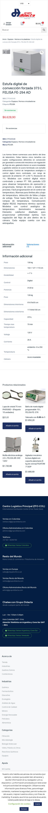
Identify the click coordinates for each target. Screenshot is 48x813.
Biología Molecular (9, 744)
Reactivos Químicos (10, 752)
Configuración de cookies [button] (19, 804)
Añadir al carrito (12, 426)
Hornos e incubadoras (22, 39)
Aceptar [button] (37, 804)
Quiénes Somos (8, 670)
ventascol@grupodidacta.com (14, 522)
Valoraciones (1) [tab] (33, 246)
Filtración (5, 736)
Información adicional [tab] (8, 246)
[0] (22, 24)
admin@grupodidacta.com (13, 590)
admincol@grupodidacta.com (14, 531)
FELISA (12, 104)
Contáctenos (7, 674)
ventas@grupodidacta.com (13, 581)
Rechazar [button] (24, 809)
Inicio (4, 39)
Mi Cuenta (6, 769)
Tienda (4, 662)
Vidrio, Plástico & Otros (11, 748)
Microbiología (7, 740)
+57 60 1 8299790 (10, 540)
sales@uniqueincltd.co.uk (12, 572)
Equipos (10, 39)
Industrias (6, 666)
